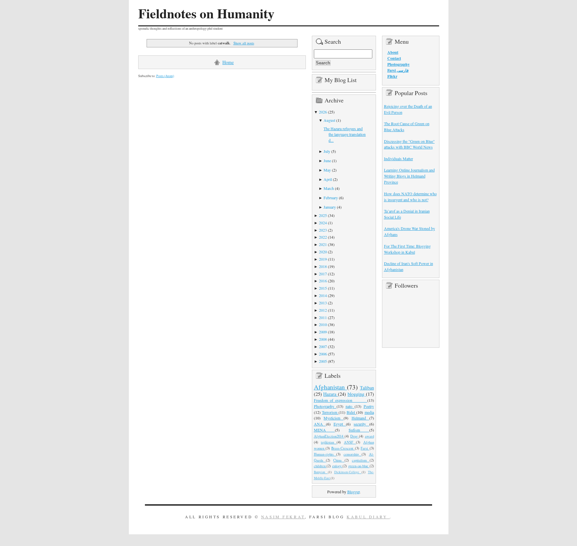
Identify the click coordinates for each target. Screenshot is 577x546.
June (327, 160)
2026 (323, 111)
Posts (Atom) (165, 76)
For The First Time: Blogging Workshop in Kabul (407, 249)
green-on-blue (359, 466)
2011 (323, 317)
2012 (323, 310)
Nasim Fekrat (283, 516)
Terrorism (330, 412)
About (392, 52)
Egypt (340, 424)
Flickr (392, 76)
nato (350, 406)
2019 (323, 259)
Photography (325, 406)
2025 (323, 215)
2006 (323, 353)
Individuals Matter (398, 158)
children (320, 466)
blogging (357, 394)
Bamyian (321, 472)
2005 (323, 361)
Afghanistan (330, 387)
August (329, 120)
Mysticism (334, 418)
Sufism (359, 430)
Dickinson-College (348, 472)
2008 (323, 339)
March (329, 188)
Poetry (369, 406)
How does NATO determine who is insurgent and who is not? (410, 196)
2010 (323, 324)
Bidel (351, 412)
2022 (323, 237)
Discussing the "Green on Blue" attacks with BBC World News (409, 144)
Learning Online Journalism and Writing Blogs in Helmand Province (409, 176)
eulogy (337, 466)
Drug (354, 436)
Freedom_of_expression (340, 400)
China (339, 460)
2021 (323, 244)
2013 (323, 302)
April (328, 179)
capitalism (361, 460)
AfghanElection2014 (329, 436)
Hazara (330, 394)
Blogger (353, 491)
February (331, 197)
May (327, 170)
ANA (320, 424)
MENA (324, 430)
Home (228, 62)
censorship (353, 454)
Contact (394, 58)
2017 (323, 273)
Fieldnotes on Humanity (206, 13)
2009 (323, 331)
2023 (323, 230)
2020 (323, 251)
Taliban (367, 387)
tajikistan (329, 442)
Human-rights (325, 454)
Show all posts (243, 42)
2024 (323, 222)
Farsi (365, 448)
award (369, 436)
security (361, 424)
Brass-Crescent (343, 448)
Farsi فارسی (398, 70)
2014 (323, 295)
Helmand (360, 418)
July (327, 151)
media (369, 412)
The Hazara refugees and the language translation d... (345, 134)
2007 (323, 346)
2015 (323, 288)
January (330, 207)
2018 (323, 266)
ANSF (350, 442)
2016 (323, 280)
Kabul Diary (368, 516)
